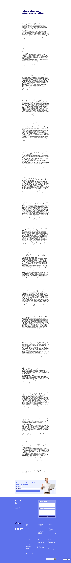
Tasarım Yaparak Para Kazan (41, 541)
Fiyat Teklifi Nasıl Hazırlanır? (40, 547)
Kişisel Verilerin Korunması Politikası (37, 39)
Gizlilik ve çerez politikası (51, 542)
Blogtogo (50, 525)
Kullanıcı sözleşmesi (51, 549)
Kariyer (27, 525)
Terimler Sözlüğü (51, 529)
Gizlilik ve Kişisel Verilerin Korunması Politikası (28, 417)
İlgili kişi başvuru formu (51, 548)
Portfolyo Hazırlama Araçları (41, 543)
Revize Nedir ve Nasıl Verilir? (40, 546)
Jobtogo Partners (29, 528)
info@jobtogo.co (26, 44)
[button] (66, 558)
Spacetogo (50, 524)
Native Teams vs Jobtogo (52, 533)
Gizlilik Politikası (29, 39)
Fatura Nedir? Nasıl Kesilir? (40, 542)
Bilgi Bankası (50, 528)
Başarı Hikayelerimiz (51, 526)
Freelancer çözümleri (41, 524)
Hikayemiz (27, 524)
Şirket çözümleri (40, 525)
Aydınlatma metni (50, 541)
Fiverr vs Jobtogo (51, 531)
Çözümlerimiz (40, 522)
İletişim (27, 526)
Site (45, 339)
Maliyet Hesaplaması (52, 530)
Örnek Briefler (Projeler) (41, 531)
